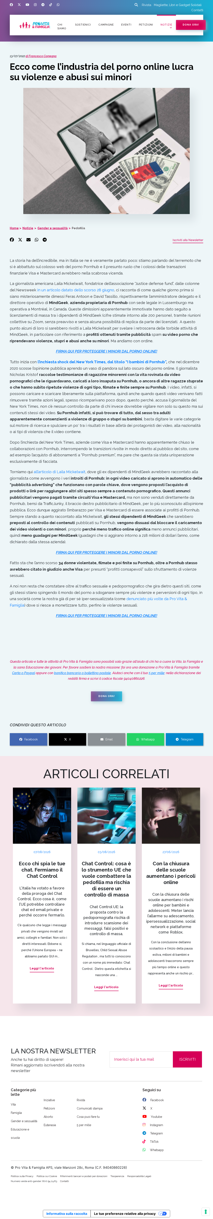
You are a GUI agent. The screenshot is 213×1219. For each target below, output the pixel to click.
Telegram (187, 739)
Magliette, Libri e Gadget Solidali (178, 5)
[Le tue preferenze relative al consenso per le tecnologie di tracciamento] (206, 1212)
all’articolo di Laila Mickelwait (59, 472)
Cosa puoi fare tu (88, 1116)
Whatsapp (148, 739)
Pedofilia (78, 228)
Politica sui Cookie (47, 1176)
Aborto (48, 1116)
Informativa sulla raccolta (66, 1214)
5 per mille (157, 673)
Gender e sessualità (52, 228)
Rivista (146, 5)
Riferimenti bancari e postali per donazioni (83, 1176)
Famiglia (16, 1112)
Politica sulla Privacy (22, 1176)
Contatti (197, 10)
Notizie (166, 24)
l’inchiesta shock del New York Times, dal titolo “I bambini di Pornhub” (102, 362)
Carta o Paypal (23, 673)
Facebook (31, 739)
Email (109, 739)
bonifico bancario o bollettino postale (82, 673)
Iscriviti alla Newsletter (188, 240)
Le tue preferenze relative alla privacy (125, 1214)
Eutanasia (50, 1125)
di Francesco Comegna (41, 56)
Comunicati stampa (90, 1108)
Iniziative (49, 1100)
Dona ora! (191, 24)
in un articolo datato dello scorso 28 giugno (75, 290)
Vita (13, 1104)
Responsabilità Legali (139, 1176)
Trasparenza (117, 1176)
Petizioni (49, 1108)
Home (14, 228)
